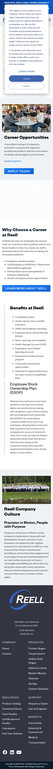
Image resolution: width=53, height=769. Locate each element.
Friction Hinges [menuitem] (36, 648)
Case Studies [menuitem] (9, 713)
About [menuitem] (5, 648)
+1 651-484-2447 (26, 630)
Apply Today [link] (19, 171)
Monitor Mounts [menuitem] (37, 673)
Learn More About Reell (26, 288)
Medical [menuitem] (32, 737)
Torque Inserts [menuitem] (36, 653)
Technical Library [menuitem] (12, 708)
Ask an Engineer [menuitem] (37, 708)
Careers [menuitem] (6, 653)
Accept (26, 78)
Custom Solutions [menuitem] (38, 688)
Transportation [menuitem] (37, 742)
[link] (5, 752)
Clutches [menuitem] (33, 678)
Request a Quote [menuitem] (38, 703)
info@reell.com (26, 633)
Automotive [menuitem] (35, 722)
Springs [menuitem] (32, 683)
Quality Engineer (12, 160)
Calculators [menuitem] (8, 728)
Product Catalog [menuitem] (11, 703)
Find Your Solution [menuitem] (12, 733)
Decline (26, 86)
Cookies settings (27, 71)
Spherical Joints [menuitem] (37, 667)
